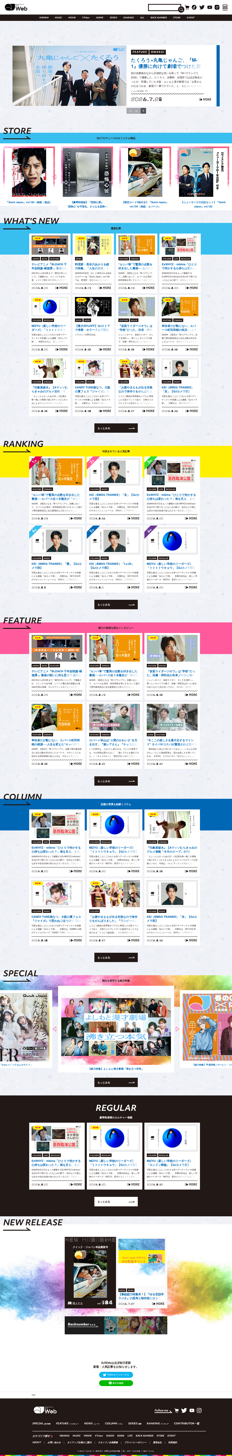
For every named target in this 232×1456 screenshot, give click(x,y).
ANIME (99, 18)
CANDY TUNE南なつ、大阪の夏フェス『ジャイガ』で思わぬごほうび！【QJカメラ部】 (92, 389)
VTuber (86, 18)
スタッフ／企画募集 (108, 1443)
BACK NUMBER (159, 18)
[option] (116, 75)
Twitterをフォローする (118, 1374)
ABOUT (36, 1443)
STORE (177, 18)
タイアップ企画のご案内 (79, 1443)
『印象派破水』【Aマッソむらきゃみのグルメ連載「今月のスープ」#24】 (50, 389)
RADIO (110, 1436)
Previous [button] (54, 176)
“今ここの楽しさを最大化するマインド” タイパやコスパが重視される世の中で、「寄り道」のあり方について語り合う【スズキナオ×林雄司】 (172, 742)
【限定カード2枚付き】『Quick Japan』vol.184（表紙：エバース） (145, 204)
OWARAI (43, 18)
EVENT (190, 18)
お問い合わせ (54, 1443)
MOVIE (72, 18)
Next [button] (177, 176)
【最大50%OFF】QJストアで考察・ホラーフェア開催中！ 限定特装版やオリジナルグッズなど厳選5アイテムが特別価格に (93, 328)
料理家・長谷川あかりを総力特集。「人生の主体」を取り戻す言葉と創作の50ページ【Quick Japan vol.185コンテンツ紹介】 (93, 266)
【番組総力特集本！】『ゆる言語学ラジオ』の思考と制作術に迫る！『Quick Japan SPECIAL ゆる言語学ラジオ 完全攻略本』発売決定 (141, 1296)
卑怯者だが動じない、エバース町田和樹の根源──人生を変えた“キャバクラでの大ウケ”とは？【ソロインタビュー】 (179, 328)
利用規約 (172, 1443)
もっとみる (104, 428)
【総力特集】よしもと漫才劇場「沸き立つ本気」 (116, 1068)
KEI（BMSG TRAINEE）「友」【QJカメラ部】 (178, 389)
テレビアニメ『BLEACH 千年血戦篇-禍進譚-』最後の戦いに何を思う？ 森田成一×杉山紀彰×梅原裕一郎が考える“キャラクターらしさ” (50, 266)
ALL (142, 18)
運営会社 (157, 1443)
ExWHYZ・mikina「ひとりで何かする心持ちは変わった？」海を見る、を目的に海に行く (179, 266)
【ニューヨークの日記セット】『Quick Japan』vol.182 (203, 204)
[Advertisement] (116, 1349)
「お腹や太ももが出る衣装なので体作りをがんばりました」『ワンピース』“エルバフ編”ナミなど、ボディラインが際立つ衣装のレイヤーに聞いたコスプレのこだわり (136, 389)
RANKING (128, 18)
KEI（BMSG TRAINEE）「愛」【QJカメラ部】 (57, 566)
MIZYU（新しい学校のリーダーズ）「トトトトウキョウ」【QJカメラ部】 (49, 328)
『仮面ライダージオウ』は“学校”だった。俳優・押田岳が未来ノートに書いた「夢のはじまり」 (167, 68)
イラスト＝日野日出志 (85, 334)
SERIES (113, 18)
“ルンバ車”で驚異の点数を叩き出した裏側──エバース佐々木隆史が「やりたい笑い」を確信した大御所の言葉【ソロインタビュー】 (136, 266)
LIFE (130, 1436)
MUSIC (58, 18)
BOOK (120, 1436)
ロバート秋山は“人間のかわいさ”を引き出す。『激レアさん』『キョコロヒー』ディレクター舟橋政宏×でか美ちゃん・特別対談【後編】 (114, 742)
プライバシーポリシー (135, 1443)
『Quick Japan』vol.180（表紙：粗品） (29, 202)
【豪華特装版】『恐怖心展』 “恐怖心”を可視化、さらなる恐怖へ (87, 204)
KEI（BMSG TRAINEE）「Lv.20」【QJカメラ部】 (111, 566)
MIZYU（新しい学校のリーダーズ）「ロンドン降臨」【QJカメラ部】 (170, 1163)
